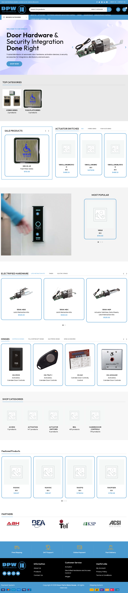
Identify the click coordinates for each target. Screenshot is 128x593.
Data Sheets (113, 312)
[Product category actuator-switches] (53, 420)
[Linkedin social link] (104, 2)
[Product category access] (11, 419)
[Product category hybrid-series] (11, 102)
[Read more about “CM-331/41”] (29, 351)
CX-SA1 (80, 375)
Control (80, 380)
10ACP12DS (111, 488)
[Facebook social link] (97, 2)
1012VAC (16, 488)
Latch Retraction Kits (21, 312)
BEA (66, 170)
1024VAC (48, 488)
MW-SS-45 (27, 166)
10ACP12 (80, 488)
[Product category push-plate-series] (32, 102)
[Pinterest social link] (102, 2)
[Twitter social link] (99, 2)
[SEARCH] (109, 9)
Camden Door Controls (16, 380)
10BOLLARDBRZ (91, 165)
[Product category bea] (74, 419)
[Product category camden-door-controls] (95, 420)
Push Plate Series (26, 169)
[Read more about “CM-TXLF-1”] (61, 351)
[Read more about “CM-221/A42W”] (125, 351)
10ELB (100, 230)
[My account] (118, 9)
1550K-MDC (64, 310)
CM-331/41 (16, 375)
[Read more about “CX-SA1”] (93, 351)
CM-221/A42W (112, 375)
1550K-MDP (106, 310)
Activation (16, 378)
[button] (72, 47)
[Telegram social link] (107, 2)
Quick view (47, 147)
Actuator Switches (101, 312)
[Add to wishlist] (47, 138)
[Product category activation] (32, 419)
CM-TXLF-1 (48, 375)
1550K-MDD (21, 310)
